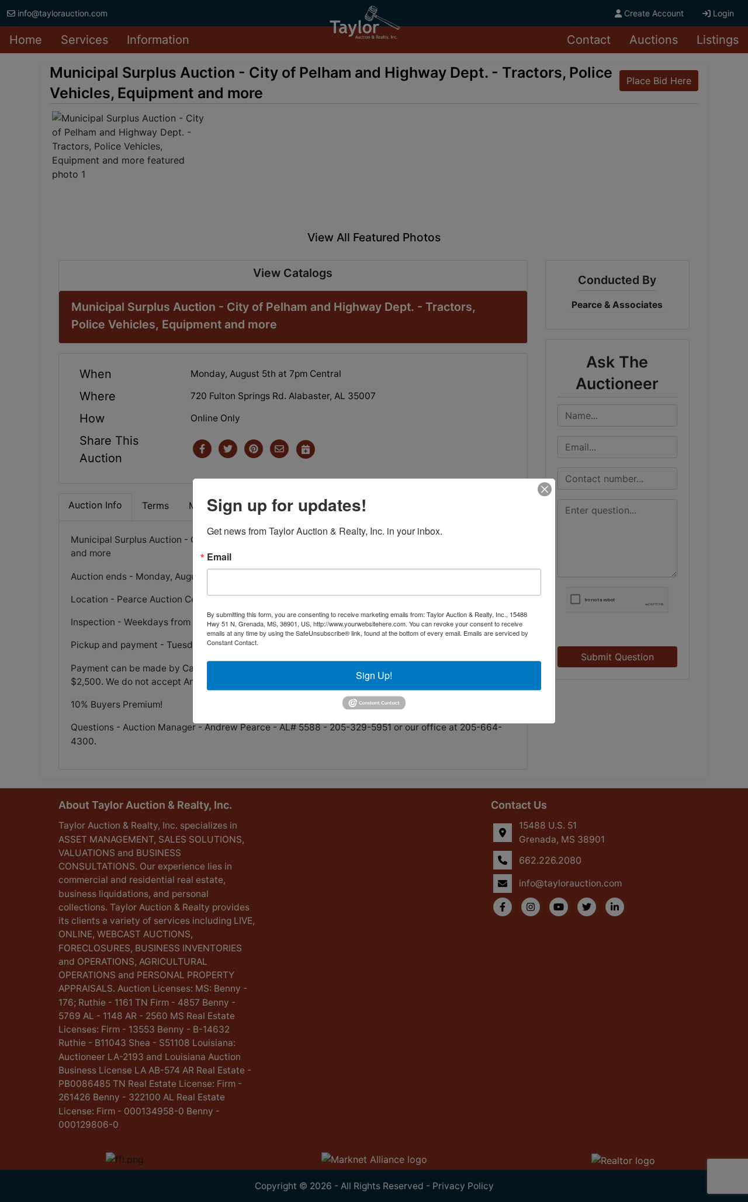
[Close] (545, 489)
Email (219, 557)
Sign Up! (374, 675)
